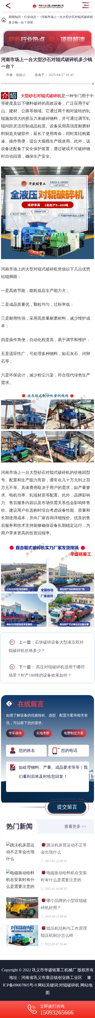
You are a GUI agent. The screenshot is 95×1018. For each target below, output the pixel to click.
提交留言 (67, 807)
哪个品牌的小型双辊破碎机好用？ (64, 904)
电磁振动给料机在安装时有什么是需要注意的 (64, 876)
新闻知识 (15, 17)
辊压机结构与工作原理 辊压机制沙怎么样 (64, 932)
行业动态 (30, 17)
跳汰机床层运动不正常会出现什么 (64, 848)
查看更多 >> (75, 826)
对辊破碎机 (69, 985)
